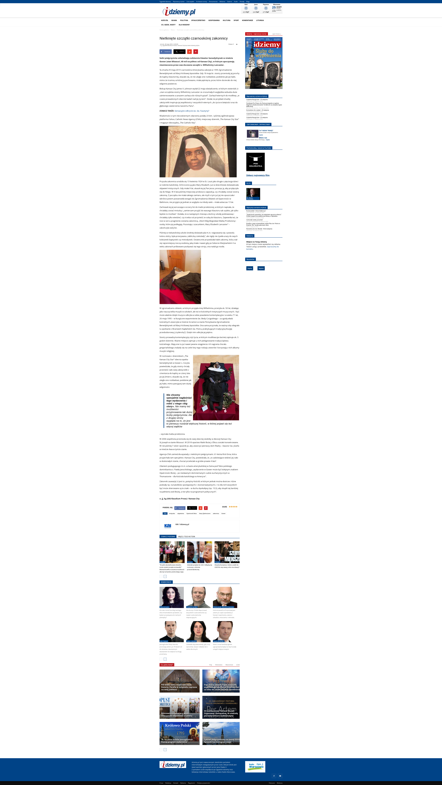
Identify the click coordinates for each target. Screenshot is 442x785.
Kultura (226, 20)
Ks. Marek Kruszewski (250, 198)
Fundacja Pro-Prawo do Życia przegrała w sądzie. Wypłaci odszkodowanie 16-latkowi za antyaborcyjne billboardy (264, 104)
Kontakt (175, 783)
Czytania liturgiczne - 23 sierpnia (257, 99)
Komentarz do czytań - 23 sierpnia (257, 110)
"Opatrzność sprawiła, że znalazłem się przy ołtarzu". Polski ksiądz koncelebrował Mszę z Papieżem (264, 215)
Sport (236, 20)
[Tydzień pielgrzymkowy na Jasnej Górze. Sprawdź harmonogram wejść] (222, 733)
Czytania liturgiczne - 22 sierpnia (257, 117)
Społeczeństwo (198, 20)
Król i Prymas (164, 641)
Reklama (222, 2)
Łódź (238, 665)
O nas (161, 783)
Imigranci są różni (192, 607)
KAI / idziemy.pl (182, 524)
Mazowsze (229, 665)
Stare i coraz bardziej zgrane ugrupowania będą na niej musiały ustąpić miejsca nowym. (224, 646)
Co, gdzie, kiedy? (168, 25)
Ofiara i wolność (191, 641)
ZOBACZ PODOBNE (168, 537)
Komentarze (247, 20)
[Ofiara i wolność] (198, 631)
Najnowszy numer (179, 2)
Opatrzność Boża (191, 513)
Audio (236, 2)
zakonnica (216, 513)
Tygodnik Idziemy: (165, 2)
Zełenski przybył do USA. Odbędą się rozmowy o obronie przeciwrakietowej (199, 567)
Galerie (229, 2)
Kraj (210, 665)
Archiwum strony (201, 2)
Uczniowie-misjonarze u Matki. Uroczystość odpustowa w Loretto (176, 714)
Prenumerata (213, 2)
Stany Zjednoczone (204, 513)
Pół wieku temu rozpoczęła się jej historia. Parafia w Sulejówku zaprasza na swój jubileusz (179, 687)
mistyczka (172, 513)
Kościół (164, 20)
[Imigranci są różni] (198, 597)
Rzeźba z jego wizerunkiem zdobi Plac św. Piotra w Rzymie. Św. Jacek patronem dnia (263, 224)
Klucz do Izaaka (164, 607)
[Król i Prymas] (172, 631)
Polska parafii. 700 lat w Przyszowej (224, 607)
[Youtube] (280, 776)
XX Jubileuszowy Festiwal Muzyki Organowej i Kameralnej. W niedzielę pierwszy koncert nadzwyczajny (221, 713)
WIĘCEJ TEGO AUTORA (186, 537)
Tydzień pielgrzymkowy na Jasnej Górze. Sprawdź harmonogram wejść (222, 740)
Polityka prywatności (203, 783)
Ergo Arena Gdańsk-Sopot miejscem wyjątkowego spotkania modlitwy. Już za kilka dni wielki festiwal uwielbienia (222, 687)
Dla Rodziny (184, 25)
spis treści (276, 34)
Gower (223, 513)
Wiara (174, 20)
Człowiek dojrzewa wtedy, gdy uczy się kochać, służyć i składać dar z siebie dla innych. (198, 646)
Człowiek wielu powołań (254, 220)
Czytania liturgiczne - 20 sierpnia (257, 114)
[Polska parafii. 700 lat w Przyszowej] (225, 597)
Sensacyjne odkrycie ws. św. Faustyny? (192, 110)
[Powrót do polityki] (225, 631)
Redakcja (168, 783)
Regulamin (191, 783)
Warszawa (218, 665)
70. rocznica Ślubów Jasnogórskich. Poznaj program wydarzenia (177, 740)
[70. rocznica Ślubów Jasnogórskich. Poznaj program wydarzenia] (180, 733)
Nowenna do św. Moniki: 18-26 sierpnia (259, 229)
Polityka (184, 20)
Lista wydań (190, 2)
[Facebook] (274, 776)
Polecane (272, 783)
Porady (242, 2)
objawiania (180, 513)
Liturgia (260, 20)
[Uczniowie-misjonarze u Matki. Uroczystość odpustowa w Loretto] (180, 707)
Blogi (248, 2)
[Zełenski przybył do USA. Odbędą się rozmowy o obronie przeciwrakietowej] (199, 552)
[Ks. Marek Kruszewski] (253, 196)
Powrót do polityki (219, 641)
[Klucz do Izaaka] (172, 597)
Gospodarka (214, 20)
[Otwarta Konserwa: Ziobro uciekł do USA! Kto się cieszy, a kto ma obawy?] (227, 552)
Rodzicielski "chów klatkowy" (256, 211)
